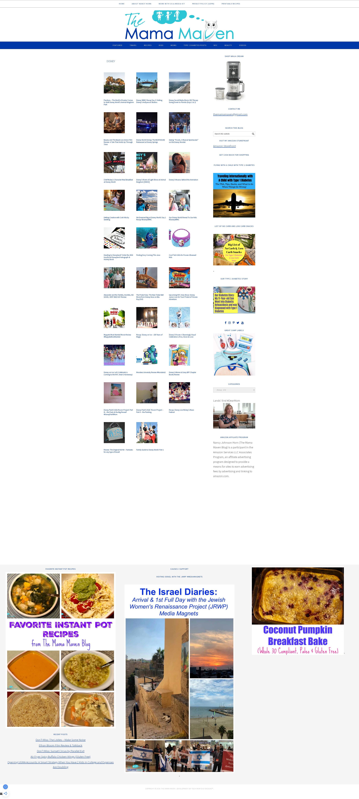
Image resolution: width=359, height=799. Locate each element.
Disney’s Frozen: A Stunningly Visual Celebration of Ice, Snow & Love (182, 336)
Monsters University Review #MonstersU (151, 372)
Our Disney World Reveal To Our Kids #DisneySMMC (183, 218)
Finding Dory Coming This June (148, 255)
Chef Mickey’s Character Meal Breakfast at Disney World (118, 181)
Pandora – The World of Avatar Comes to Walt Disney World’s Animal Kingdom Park (119, 102)
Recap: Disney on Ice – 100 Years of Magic (149, 336)
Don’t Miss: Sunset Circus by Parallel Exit (60, 751)
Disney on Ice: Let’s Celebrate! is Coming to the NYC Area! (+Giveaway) (118, 373)
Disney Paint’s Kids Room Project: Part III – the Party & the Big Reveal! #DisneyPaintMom (118, 412)
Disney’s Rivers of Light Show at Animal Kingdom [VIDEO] (151, 181)
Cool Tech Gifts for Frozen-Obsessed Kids (182, 256)
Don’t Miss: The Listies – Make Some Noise (61, 740)
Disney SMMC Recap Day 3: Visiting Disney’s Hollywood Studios (149, 101)
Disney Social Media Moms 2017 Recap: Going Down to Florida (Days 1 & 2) (183, 101)
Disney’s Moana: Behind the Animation (183, 180)
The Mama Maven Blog (179, 24)
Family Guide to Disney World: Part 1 (150, 450)
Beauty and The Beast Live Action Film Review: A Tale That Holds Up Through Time (118, 142)
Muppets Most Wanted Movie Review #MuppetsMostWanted (117, 336)
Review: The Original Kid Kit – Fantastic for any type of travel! (118, 451)
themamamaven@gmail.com (230, 114)
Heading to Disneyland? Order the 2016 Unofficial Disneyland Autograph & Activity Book (118, 257)
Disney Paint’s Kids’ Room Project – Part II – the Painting (149, 411)
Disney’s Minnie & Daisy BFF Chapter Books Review (182, 373)
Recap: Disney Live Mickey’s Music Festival (181, 411)
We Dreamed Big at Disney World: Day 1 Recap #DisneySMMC (151, 218)
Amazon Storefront (224, 146)
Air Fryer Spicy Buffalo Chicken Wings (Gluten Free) (61, 756)
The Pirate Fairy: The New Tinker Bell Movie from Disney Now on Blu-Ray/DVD (150, 297)
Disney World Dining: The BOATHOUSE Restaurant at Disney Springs (150, 141)
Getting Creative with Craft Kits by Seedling (116, 218)
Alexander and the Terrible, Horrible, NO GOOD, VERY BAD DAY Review (119, 296)
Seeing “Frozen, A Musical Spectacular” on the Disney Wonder (183, 141)
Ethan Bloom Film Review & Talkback (60, 745)
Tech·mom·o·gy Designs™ (202, 788)
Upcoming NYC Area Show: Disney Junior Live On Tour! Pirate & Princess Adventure (183, 297)
